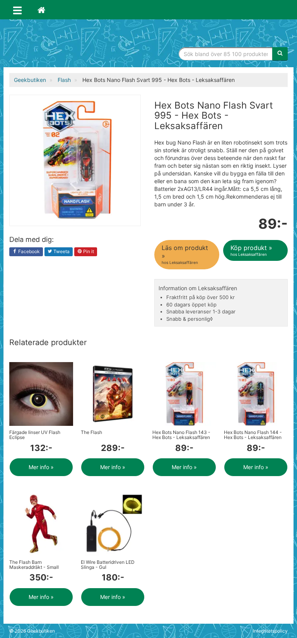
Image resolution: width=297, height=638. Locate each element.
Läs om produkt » (185, 254)
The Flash (91, 432)
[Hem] (41, 9)
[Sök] (280, 53)
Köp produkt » (251, 250)
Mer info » (41, 467)
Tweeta (61, 251)
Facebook (28, 251)
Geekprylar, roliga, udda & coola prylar (67, 44)
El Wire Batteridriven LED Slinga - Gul (108, 564)
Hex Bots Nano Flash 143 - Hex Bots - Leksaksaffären (181, 434)
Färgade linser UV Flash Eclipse (34, 434)
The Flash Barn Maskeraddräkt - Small (34, 564)
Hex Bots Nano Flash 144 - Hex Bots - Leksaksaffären (253, 434)
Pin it (88, 251)
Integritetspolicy (270, 631)
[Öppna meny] (17, 9)
